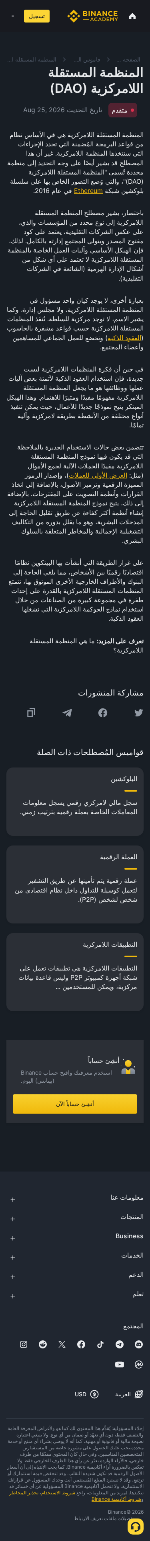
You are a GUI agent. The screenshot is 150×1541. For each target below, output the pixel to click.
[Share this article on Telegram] (67, 713)
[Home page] (92, 16)
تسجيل (37, 15)
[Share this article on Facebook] (103, 713)
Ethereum (88, 191)
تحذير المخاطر (23, 1493)
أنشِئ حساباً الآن (75, 1103)
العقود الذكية (124, 338)
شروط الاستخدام (58, 1493)
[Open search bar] (56, 16)
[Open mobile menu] (12, 16)
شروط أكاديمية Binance (116, 1499)
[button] (12, 16)
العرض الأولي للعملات (98, 475)
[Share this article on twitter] (139, 713)
